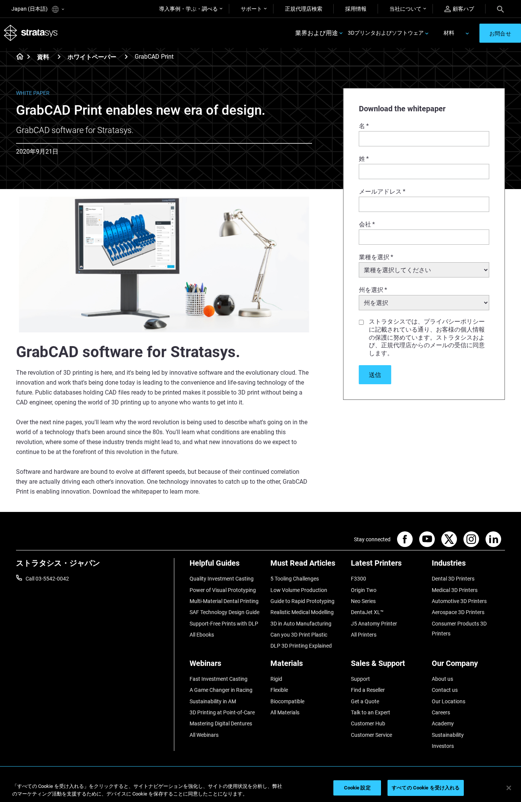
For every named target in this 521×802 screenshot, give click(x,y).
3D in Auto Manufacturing (300, 624)
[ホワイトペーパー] (126, 56)
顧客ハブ (463, 9)
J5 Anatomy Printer (374, 624)
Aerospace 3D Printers (458, 612)
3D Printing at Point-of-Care (222, 712)
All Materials (284, 712)
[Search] (500, 9)
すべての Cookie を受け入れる (426, 788)
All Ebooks (202, 635)
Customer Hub (368, 723)
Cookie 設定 (357, 788)
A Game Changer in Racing (221, 690)
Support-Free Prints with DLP (224, 624)
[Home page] (17, 57)
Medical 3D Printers (455, 590)
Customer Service (371, 735)
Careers (441, 712)
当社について (405, 9)
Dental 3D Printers (453, 579)
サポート (251, 9)
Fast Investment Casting (219, 679)
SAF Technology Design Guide (224, 612)
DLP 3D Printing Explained (301, 646)
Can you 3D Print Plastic (298, 635)
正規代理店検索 (303, 9)
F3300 (358, 579)
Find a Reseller (368, 690)
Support (360, 679)
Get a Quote (365, 701)
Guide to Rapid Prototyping (302, 601)
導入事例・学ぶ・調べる (188, 9)
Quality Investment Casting (222, 579)
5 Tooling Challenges (294, 579)
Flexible (279, 690)
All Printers (363, 635)
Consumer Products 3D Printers (459, 629)
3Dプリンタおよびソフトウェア (386, 33)
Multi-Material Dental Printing (224, 601)
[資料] (59, 56)
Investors (443, 746)
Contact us (445, 690)
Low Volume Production (298, 590)
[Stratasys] (31, 33)
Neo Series (363, 601)
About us (442, 679)
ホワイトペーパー (92, 57)
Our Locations (448, 701)
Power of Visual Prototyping (223, 590)
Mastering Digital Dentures (221, 723)
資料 (43, 57)
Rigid (276, 679)
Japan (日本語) (30, 9)
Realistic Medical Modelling (302, 612)
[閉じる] (508, 788)
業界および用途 (316, 33)
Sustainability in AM (213, 701)
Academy (443, 723)
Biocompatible (287, 701)
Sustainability (448, 735)
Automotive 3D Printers (459, 601)
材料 (449, 33)
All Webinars (204, 735)
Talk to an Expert (370, 712)
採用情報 (356, 9)
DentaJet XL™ (367, 612)
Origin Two (363, 590)
